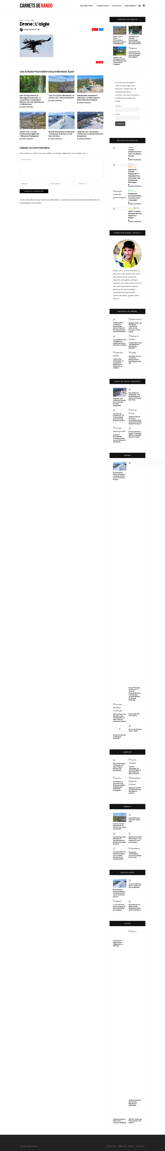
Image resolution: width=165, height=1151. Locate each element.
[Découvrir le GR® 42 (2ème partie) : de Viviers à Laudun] (135, 781)
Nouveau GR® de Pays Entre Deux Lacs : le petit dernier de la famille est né (119, 855)
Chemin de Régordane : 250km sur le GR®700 (118, 943)
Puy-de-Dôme (132, 191)
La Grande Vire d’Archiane (134, 715)
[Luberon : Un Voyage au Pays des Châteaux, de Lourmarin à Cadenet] (119, 51)
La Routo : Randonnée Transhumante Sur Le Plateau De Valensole (119, 438)
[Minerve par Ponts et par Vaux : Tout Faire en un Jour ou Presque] (130, 833)
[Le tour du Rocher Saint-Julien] (130, 725)
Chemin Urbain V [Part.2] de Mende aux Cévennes (135, 1102)
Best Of (130, 164)
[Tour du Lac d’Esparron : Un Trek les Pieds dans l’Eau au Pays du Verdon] (114, 410)
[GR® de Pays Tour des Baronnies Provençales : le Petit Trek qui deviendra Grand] (119, 707)
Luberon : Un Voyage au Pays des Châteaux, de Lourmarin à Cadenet (119, 60)
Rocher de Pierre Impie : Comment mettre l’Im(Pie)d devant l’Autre (135, 434)
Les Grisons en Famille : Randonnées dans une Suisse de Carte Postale (135, 40)
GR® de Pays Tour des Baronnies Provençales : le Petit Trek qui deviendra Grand (119, 717)
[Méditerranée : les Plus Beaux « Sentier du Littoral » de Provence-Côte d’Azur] (135, 319)
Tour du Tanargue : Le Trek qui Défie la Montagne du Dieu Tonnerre (135, 770)
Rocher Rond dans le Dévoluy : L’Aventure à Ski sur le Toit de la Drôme (61, 133)
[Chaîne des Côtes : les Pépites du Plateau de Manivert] (135, 338)
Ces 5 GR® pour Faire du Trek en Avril (134, 820)
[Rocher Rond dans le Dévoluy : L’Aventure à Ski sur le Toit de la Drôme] (61, 120)
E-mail (117, 114)
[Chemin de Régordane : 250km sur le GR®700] (119, 934)
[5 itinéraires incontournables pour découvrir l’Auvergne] (119, 194)
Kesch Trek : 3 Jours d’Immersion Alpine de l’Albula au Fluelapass (29, 133)
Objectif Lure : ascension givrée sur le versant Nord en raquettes (90, 133)
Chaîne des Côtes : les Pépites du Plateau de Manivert (135, 345)
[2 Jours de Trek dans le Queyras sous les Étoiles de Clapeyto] (133, 48)
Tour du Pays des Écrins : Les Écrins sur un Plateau (135, 885)
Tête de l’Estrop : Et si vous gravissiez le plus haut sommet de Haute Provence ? (135, 420)
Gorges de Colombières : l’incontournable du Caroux (135, 854)
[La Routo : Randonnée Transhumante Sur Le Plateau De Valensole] (119, 430)
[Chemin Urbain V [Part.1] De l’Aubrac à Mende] (119, 1112)
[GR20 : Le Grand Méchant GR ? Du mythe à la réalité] (119, 212)
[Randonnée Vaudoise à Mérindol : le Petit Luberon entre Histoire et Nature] (90, 84)
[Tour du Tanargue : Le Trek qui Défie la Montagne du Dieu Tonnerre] (135, 761)
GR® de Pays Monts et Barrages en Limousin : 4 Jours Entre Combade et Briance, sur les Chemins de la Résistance (32, 99)
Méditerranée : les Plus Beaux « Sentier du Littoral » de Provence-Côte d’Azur (135, 327)
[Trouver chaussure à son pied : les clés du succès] (119, 151)
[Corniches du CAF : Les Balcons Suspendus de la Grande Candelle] (114, 336)
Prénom (118, 106)
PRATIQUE (116, 5)
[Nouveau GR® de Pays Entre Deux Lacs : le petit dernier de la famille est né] (114, 848)
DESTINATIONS (86, 5)
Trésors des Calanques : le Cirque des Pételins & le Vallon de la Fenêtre (118, 363)
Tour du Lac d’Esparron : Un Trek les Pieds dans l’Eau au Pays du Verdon (119, 417)
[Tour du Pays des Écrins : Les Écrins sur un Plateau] (130, 880)
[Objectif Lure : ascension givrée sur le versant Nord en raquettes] (90, 120)
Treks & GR (131, 167)
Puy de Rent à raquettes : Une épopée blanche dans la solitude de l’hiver (135, 396)
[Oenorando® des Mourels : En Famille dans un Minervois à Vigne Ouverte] (114, 833)
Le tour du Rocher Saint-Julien (135, 730)
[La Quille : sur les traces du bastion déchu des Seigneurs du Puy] (132, 352)
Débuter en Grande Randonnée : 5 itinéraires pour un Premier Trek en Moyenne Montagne (134, 176)
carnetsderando (30, 29)
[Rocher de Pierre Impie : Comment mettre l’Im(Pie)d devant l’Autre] (130, 428)
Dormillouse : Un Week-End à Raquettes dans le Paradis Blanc (135, 907)
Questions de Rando (133, 166)
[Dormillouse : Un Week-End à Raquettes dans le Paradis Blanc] (130, 901)
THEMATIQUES (102, 5)
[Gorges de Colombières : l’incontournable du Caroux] (134, 848)
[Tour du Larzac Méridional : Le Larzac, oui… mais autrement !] (61, 84)
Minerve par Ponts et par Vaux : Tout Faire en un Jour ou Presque (135, 839)
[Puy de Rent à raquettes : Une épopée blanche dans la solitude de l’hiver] (130, 389)
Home (21, 20)
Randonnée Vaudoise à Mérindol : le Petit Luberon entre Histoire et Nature (88, 97)
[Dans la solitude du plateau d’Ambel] (119, 728)
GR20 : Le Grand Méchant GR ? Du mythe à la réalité (134, 214)
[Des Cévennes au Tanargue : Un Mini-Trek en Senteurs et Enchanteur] (114, 760)
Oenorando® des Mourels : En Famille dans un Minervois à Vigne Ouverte (119, 840)
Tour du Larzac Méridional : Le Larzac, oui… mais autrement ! (61, 96)
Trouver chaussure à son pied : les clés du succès (134, 153)
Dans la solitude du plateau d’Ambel (119, 737)
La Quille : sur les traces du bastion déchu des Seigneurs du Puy (135, 359)
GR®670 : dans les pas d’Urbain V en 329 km (135, 1121)
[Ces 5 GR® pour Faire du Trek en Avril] (130, 814)
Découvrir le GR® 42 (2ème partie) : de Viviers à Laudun (135, 790)
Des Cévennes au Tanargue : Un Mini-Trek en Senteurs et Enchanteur (119, 766)
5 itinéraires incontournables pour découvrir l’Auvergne (134, 197)
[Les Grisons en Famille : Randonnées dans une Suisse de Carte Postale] (135, 30)
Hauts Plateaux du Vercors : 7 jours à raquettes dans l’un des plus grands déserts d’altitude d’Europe (135, 694)
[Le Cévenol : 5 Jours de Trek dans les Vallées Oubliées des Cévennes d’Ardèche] (117, 778)
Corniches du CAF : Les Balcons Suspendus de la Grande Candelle (119, 342)
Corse (130, 208)
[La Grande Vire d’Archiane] (135, 707)
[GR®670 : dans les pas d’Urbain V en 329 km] (135, 1112)
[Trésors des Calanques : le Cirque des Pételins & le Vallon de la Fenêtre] (119, 354)
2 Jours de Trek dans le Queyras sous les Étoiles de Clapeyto (135, 54)
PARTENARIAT (131, 5)
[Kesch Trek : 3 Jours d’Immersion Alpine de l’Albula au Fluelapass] (33, 120)
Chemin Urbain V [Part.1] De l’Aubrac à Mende (119, 1121)
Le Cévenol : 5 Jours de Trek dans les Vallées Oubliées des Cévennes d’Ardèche (119, 786)
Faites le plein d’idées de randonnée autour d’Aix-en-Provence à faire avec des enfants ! (119, 327)
